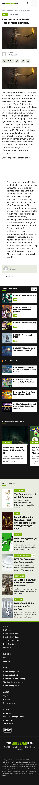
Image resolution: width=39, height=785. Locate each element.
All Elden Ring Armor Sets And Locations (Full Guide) (25, 583)
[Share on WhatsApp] (28, 61)
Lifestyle (6, 661)
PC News (18, 599)
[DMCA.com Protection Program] (7, 732)
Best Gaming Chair (11, 672)
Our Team (7, 696)
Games (6, 658)
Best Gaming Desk (10, 675)
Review (18, 535)
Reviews (7, 654)
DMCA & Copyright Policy (13, 717)
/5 (33, 555)
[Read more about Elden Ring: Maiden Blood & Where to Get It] (15, 435)
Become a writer (9, 703)
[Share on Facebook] (23, 61)
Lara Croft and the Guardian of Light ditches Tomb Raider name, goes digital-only (25, 523)
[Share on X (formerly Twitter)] (17, 61)
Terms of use (8, 724)
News (3, 10)
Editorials (6, 442)
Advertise (7, 713)
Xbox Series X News (11, 641)
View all (34, 289)
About (6, 692)
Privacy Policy (8, 720)
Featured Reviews (22, 555)
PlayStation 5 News (11, 634)
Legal (6, 709)
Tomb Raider (8, 277)
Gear (5, 668)
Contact (6, 699)
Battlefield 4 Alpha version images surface (24, 606)
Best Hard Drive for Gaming (14, 679)
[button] (27, 3)
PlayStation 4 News (11, 637)
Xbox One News (9, 644)
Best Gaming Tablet (11, 686)
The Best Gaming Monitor (13, 682)
